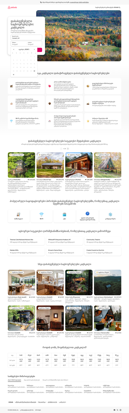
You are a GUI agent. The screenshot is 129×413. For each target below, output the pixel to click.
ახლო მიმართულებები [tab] (14, 380)
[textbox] (18, 44)
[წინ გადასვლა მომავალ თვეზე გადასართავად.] (34, 49)
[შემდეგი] (67, 148)
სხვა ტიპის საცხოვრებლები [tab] (32, 380)
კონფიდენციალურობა (27, 410)
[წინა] (61, 148)
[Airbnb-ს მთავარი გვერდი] (12, 7)
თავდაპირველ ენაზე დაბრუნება (79, 2)
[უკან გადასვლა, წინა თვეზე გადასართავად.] (13, 49)
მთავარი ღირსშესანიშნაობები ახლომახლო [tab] (55, 380)
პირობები (38, 410)
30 (34, 71)
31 (13, 74)
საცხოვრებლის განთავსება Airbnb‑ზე (107, 7)
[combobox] (26, 38)
